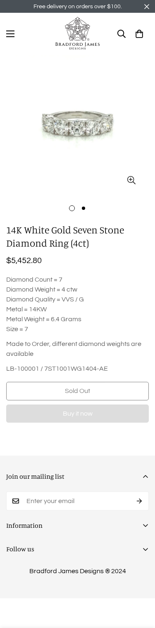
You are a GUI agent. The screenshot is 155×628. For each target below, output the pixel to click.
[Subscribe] (139, 501)
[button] (139, 33)
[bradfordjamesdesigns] (77, 34)
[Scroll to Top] (140, 584)
